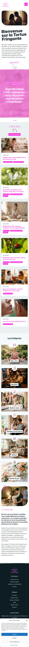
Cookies (14, 586)
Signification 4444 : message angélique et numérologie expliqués (14, 95)
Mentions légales (14, 582)
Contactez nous (14, 579)
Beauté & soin (14, 597)
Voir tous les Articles (14, 134)
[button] (27, 620)
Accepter (14, 634)
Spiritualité (8, 82)
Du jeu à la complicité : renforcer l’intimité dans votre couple (13, 290)
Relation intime (14, 605)
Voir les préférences (14, 642)
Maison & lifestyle (14, 600)
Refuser (14, 638)
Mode (14, 602)
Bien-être (14, 595)
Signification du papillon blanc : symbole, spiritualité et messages (13, 190)
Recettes (14, 607)
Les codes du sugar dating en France (14, 321)
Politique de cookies (14, 645)
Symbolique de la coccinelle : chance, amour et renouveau (14, 258)
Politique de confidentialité (14, 584)
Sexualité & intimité (8, 293)
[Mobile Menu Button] (26, 4)
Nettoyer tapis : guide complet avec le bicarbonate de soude (14, 158)
